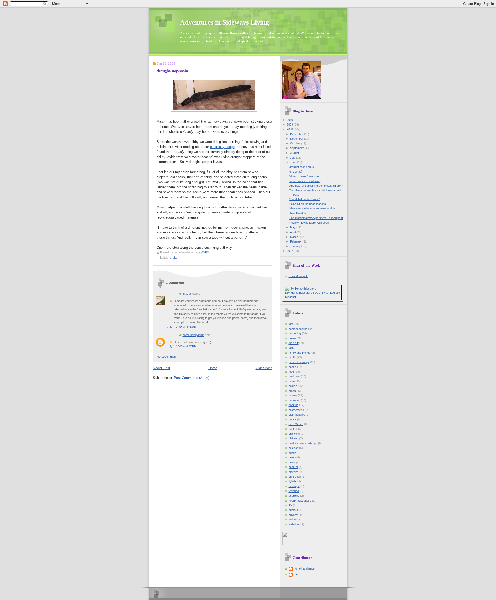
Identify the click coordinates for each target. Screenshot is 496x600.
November (297, 138)
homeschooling (298, 328)
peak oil (293, 467)
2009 (290, 124)
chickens (294, 433)
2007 (290, 250)
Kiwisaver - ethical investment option (312, 208)
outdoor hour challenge (303, 443)
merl (296, 574)
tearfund (294, 491)
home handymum (193, 335)
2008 (290, 129)
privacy (293, 514)
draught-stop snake (173, 70)
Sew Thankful (297, 213)
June (293, 162)
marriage (294, 486)
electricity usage (222, 147)
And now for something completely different (316, 185)
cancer (293, 428)
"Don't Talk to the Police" (304, 199)
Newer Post (161, 368)
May (293, 227)
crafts (173, 257)
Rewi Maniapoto (298, 276)
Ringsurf (290, 296)
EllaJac (187, 293)
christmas (295, 476)
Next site (334, 292)
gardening (295, 333)
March (294, 236)
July (293, 157)
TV (290, 505)
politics (293, 385)
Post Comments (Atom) (191, 378)
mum (292, 381)
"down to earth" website (304, 176)
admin (292, 452)
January (295, 246)
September (297, 148)
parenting (294, 400)
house (292, 419)
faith (291, 347)
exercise (294, 495)
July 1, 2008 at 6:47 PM (181, 346)
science (293, 447)
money (293, 395)
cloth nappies (297, 414)
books (292, 366)
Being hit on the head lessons (307, 203)
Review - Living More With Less (309, 222)
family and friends (300, 352)
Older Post (264, 368)
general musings (299, 362)
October (295, 143)
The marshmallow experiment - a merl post (316, 218)
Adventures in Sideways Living (224, 22)
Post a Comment (166, 356)
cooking (293, 405)
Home (212, 368)
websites (294, 524)
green (292, 338)
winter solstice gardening (304, 181)
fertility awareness (300, 500)
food (291, 371)
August (295, 152)
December (297, 134)
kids (291, 323)
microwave (295, 409)
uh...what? (295, 171)
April (293, 232)
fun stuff (294, 343)
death (292, 457)
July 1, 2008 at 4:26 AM (181, 326)
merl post (294, 376)
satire (292, 519)
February (296, 241)
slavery (293, 471)
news (292, 462)
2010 (290, 119)
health (292, 357)
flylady (293, 481)
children (293, 438)
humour (293, 509)
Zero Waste (296, 424)
